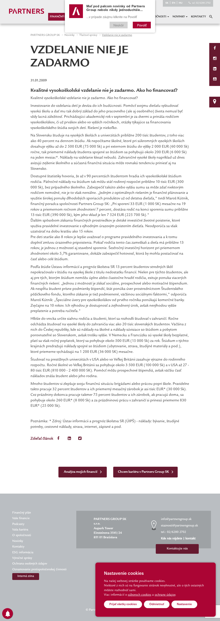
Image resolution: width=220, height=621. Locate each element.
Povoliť (142, 25)
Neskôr (118, 25)
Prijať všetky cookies (123, 604)
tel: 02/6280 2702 (201, 3)
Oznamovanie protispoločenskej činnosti (39, 569)
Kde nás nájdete (171, 538)
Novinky (179, 16)
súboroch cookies (139, 595)
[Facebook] (214, 48)
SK (166, 3)
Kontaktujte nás (177, 548)
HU (181, 3)
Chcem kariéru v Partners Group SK (144, 472)
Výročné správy (22, 558)
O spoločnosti (155, 16)
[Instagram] (215, 59)
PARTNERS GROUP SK (45, 35)
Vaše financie (21, 518)
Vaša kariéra (20, 529)
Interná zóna (25, 576)
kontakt (190, 538)
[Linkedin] (215, 69)
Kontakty (198, 16)
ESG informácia (22, 552)
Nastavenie (184, 604)
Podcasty (18, 524)
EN (173, 3)
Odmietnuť (156, 604)
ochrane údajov (165, 595)
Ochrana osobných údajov (29, 563)
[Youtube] (215, 79)
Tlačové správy (88, 35)
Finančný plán (61, 16)
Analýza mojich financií (81, 472)
